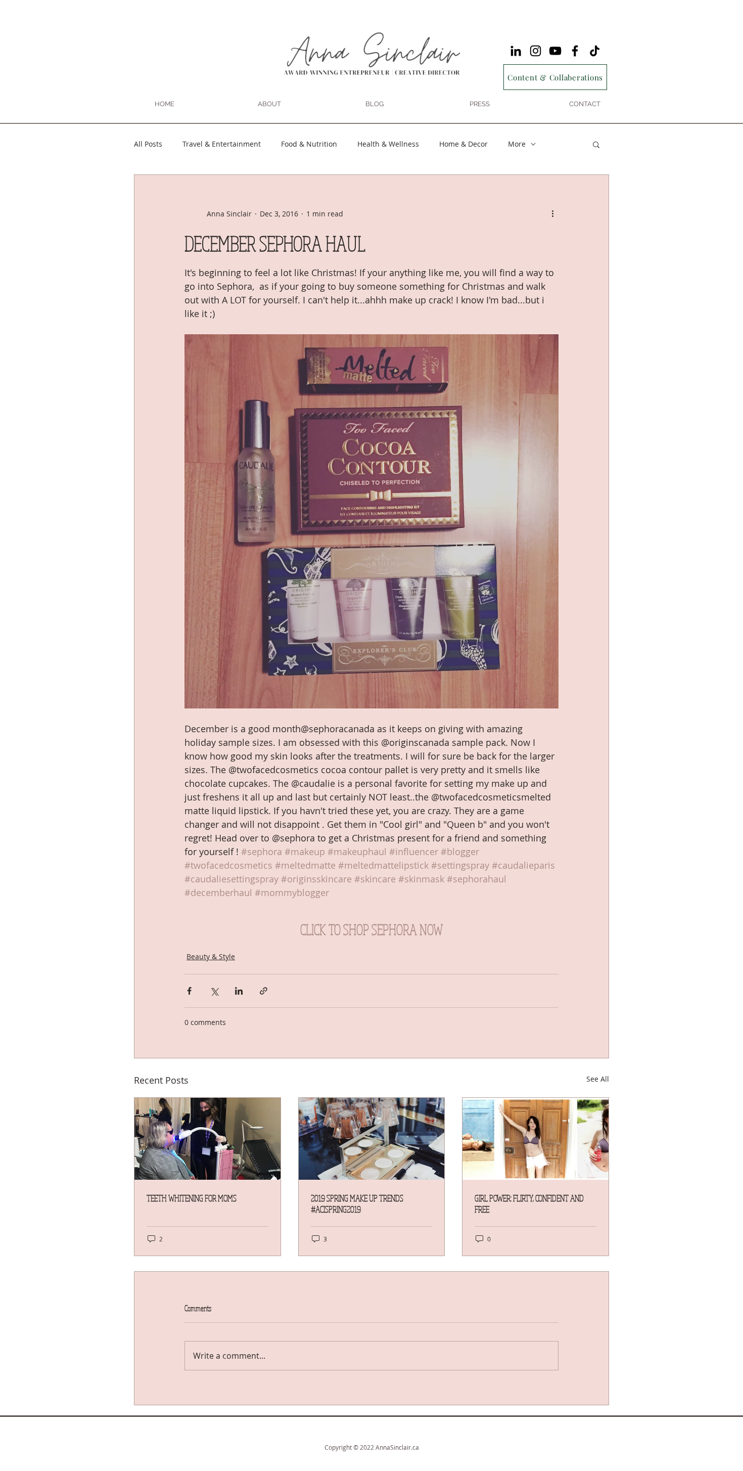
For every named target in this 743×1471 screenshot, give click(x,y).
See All (597, 1079)
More (517, 144)
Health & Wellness (388, 144)
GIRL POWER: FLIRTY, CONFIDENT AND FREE (529, 1203)
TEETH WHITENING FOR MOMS (192, 1197)
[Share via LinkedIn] (239, 991)
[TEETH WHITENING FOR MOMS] (207, 1139)
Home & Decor (463, 144)
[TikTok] (594, 50)
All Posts (148, 144)
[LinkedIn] (515, 50)
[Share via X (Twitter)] (214, 991)
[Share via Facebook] (189, 991)
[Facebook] (575, 50)
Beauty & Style (211, 956)
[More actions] (552, 213)
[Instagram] (535, 50)
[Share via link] (263, 991)
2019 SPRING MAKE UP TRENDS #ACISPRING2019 (357, 1203)
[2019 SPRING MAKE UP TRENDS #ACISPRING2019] (372, 1139)
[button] (596, 144)
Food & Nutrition (309, 144)
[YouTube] (555, 50)
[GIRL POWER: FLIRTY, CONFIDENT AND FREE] (535, 1139)
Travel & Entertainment (221, 144)
